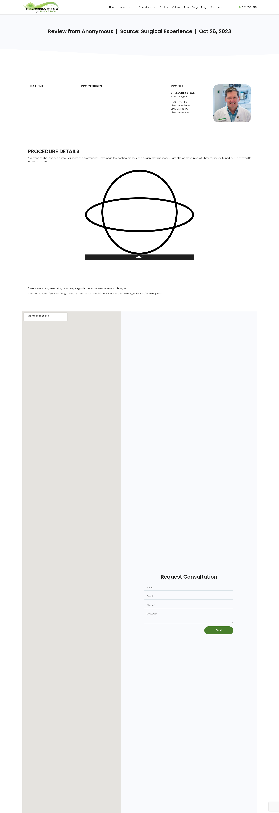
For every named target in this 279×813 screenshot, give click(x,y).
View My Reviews (180, 112)
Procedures (145, 7)
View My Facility (179, 109)
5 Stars (32, 288)
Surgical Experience (86, 288)
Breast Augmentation (49, 288)
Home (112, 7)
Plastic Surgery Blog (195, 7)
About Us (125, 7)
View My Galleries (180, 105)
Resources (216, 7)
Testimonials (105, 288)
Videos (176, 7)
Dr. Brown (68, 288)
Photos (164, 7)
